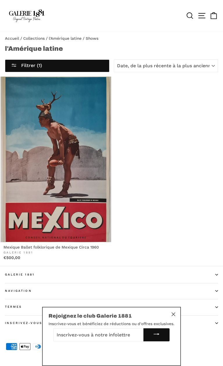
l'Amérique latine (65, 38)
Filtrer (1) (31, 65)
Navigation (18, 290)
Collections (34, 38)
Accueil (12, 38)
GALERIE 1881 (20, 274)
